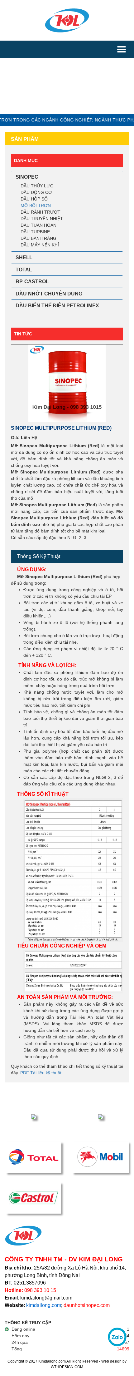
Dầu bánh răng (38, 238)
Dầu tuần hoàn (38, 225)
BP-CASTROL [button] (32, 281)
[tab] (67, 177)
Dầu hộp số (34, 198)
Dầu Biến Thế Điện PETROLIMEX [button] (57, 305)
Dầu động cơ (36, 192)
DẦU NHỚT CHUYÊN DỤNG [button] (49, 293)
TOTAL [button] (24, 269)
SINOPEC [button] (27, 177)
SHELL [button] (24, 257)
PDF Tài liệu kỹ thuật (40, 1072)
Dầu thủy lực (37, 185)
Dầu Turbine (35, 231)
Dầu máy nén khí (40, 244)
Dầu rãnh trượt (40, 212)
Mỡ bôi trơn (36, 205)
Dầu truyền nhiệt (42, 218)
